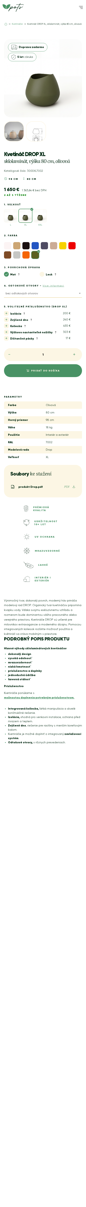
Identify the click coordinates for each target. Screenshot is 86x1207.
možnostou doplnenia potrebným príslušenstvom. (39, 697)
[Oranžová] (26, 255)
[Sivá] (7, 255)
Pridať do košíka (45, 370)
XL (25, 224)
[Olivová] (35, 255)
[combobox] (43, 294)
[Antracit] (44, 245)
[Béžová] (16, 245)
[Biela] (7, 245)
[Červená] (72, 245)
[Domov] (5, 24)
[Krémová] (53, 245)
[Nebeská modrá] (35, 245)
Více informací (53, 285)
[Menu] (80, 7)
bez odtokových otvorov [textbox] (22, 293)
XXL (40, 224)
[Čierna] (26, 245)
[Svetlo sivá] (16, 255)
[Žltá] (62, 245)
